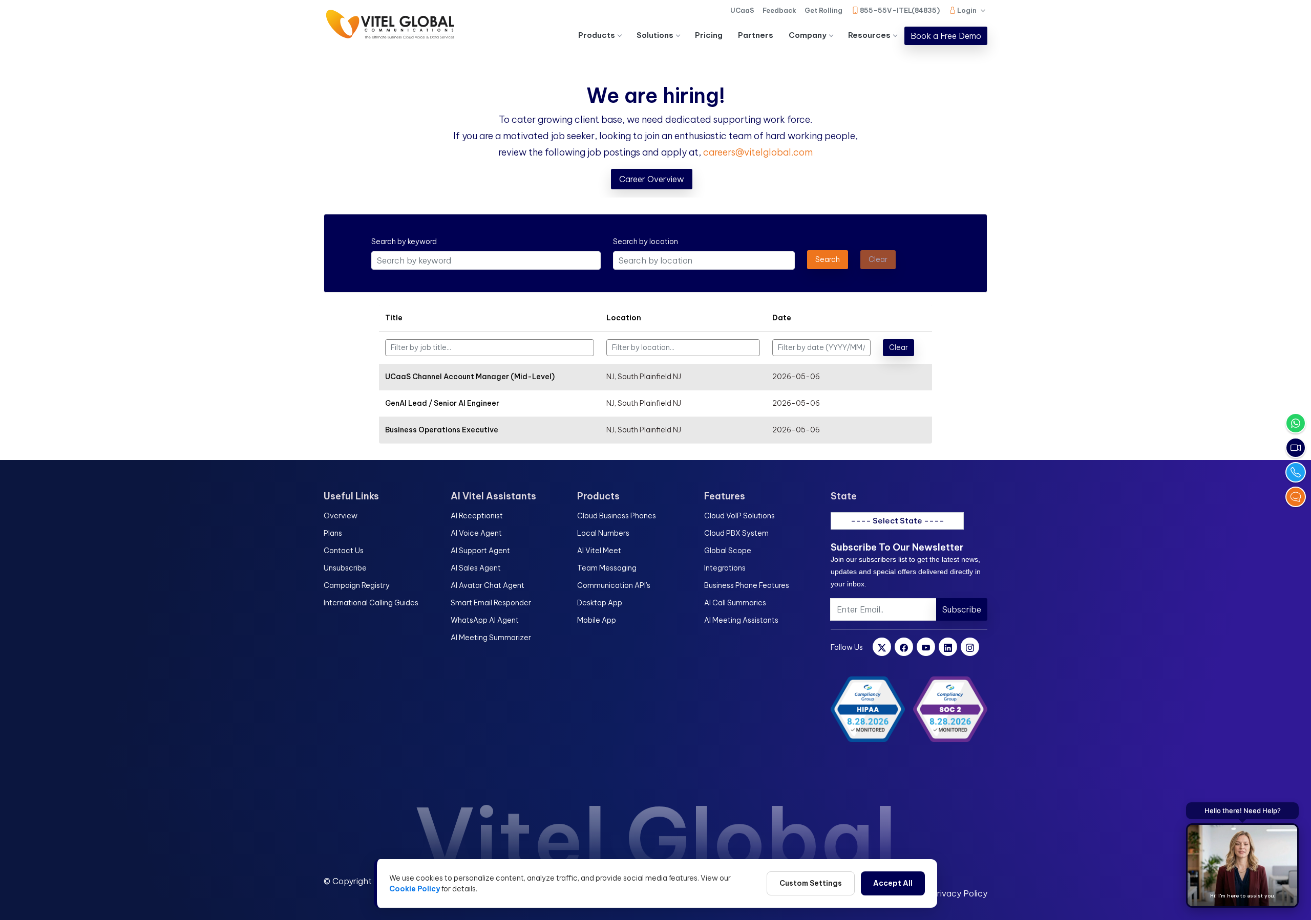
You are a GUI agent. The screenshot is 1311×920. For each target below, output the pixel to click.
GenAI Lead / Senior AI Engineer (442, 403)
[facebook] (904, 647)
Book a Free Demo (946, 36)
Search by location (645, 241)
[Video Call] (1295, 447)
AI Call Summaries (735, 602)
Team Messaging (607, 568)
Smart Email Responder (491, 602)
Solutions (655, 35)
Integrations (725, 568)
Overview (340, 515)
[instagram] (970, 647)
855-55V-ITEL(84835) (900, 10)
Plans (333, 533)
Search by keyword (404, 241)
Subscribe (961, 609)
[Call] (1295, 472)
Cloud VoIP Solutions (739, 515)
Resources (869, 35)
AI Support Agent (480, 550)
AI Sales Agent (476, 568)
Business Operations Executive (441, 429)
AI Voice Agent (476, 533)
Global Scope (727, 550)
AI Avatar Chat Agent (487, 585)
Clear (898, 347)
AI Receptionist (477, 515)
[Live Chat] (1295, 497)
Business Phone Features (746, 585)
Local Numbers (603, 533)
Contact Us (344, 550)
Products (596, 35)
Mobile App (596, 620)
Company (808, 35)
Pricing (709, 35)
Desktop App (599, 602)
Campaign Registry (357, 585)
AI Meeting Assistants (741, 620)
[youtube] (926, 647)
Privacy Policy (959, 893)
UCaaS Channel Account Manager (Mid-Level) (470, 376)
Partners (755, 35)
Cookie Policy (414, 888)
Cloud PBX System (736, 533)
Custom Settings (810, 883)
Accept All (893, 883)
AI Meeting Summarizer (491, 637)
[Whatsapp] (1295, 423)
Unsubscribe (345, 568)
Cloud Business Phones (616, 515)
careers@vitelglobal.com (758, 152)
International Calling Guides (371, 602)
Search (827, 259)
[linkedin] (948, 647)
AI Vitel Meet (599, 550)
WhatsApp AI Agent (485, 620)
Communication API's (613, 585)
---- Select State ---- (897, 520)
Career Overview (651, 179)
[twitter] (882, 647)
